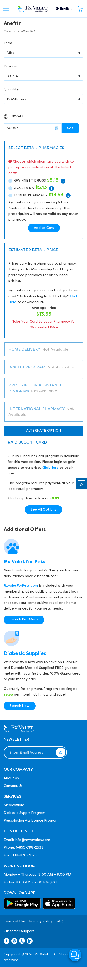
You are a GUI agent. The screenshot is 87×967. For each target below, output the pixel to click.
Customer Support (19, 931)
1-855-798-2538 (30, 847)
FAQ (59, 921)
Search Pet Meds (24, 619)
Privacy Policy (40, 921)
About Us (11, 778)
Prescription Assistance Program (31, 821)
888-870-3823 (24, 855)
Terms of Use (14, 921)
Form (8, 43)
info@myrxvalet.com (32, 840)
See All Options (43, 509)
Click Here (50, 468)
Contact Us (13, 786)
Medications (14, 805)
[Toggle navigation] (6, 9)
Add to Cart (44, 228)
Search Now (19, 706)
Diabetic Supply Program (24, 813)
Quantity (11, 89)
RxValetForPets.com (21, 586)
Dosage (10, 66)
